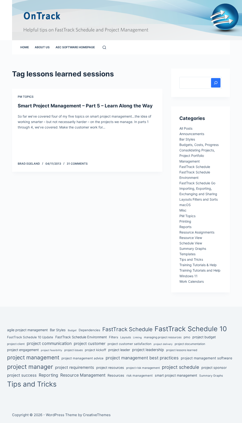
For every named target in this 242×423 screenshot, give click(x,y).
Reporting (48, 375)
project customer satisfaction (129, 344)
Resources (116, 375)
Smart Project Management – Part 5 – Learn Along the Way (85, 106)
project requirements (74, 367)
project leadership (148, 350)
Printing (185, 221)
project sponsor (214, 368)
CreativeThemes (97, 415)
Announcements (191, 134)
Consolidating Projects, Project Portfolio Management (197, 155)
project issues (73, 350)
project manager (30, 366)
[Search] (104, 47)
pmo (187, 337)
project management (33, 357)
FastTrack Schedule (194, 167)
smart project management (176, 375)
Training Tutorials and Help (199, 270)
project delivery (163, 344)
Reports (185, 227)
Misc (182, 210)
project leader (119, 350)
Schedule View (190, 243)
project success (22, 375)
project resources (110, 368)
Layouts (125, 337)
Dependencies (89, 330)
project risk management (143, 368)
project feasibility (51, 350)
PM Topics (26, 96)
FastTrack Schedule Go (197, 183)
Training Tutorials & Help (198, 265)
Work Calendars (191, 281)
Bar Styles (187, 139)
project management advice (82, 358)
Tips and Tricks (191, 259)
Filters (113, 337)
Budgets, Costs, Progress (199, 145)
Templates (187, 254)
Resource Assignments (196, 232)
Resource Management (82, 375)
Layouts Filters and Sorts (198, 199)
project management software (206, 358)
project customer (89, 343)
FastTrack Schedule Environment (81, 337)
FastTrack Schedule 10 (191, 329)
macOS (185, 205)
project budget (204, 337)
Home (24, 47)
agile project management (27, 330)
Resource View (190, 238)
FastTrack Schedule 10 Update (30, 337)
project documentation (190, 344)
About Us (42, 47)
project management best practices (142, 357)
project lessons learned (181, 350)
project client (16, 344)
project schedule (180, 367)
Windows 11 (188, 276)
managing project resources (163, 337)
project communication (49, 343)
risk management (139, 375)
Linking (137, 337)
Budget (72, 330)
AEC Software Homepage (75, 47)
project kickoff (95, 350)
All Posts (185, 128)
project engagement (23, 350)
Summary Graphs (192, 249)
